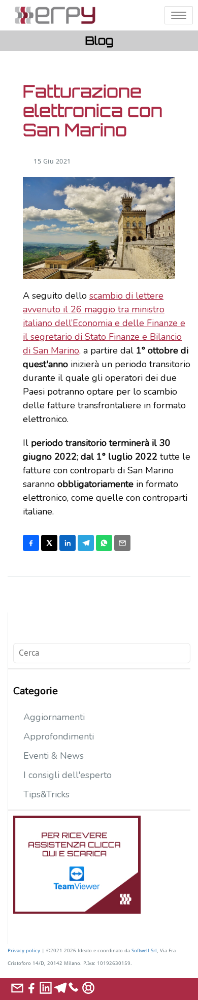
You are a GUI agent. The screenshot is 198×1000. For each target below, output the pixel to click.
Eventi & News (53, 756)
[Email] (122, 543)
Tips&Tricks (46, 794)
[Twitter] (49, 543)
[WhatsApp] (104, 543)
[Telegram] (86, 543)
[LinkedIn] (67, 543)
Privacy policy (24, 950)
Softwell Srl (144, 950)
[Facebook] (31, 543)
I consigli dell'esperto (67, 775)
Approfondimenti (58, 736)
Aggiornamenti (54, 717)
